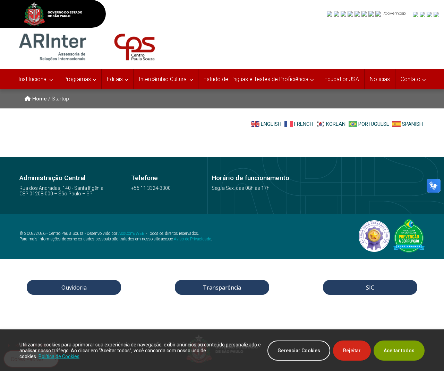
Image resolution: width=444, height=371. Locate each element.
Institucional (33, 79)
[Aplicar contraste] (430, 14)
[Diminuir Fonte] (423, 14)
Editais (115, 79)
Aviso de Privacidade (192, 239)
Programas (77, 79)
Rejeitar (352, 350)
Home (39, 99)
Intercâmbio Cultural (163, 79)
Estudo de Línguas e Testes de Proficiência (256, 79)
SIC (370, 287)
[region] (222, 350)
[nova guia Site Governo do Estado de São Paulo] (53, 14)
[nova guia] (437, 14)
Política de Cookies (59, 356)
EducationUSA (341, 79)
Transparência (222, 287)
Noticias (380, 79)
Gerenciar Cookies (299, 350)
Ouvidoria (74, 287)
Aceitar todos (399, 350)
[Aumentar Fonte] (416, 14)
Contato (410, 79)
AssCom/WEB (131, 233)
